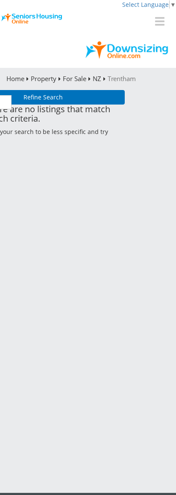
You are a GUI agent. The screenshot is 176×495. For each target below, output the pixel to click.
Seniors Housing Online (88, 23)
